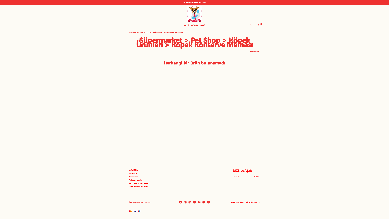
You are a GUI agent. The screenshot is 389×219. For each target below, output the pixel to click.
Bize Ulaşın (133, 173)
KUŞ (203, 25)
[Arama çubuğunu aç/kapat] (251, 25)
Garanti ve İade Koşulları (139, 183)
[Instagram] (185, 202)
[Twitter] (194, 202)
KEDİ (186, 25)
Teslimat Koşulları (136, 180)
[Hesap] (255, 25)
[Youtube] (180, 202)
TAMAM (257, 177)
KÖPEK (195, 25)
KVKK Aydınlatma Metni (138, 186)
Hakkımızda (133, 177)
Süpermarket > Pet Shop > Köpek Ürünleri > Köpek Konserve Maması (156, 32)
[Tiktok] (203, 202)
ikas (130, 202)
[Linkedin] (189, 202)
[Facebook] (199, 202)
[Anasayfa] (208, 202)
